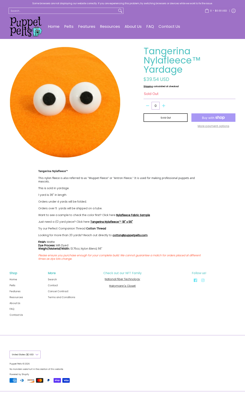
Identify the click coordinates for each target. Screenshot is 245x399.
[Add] (164, 105)
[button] (195, 280)
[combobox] (63, 11)
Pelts (12, 285)
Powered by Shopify (19, 374)
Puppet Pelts (16, 363)
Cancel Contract (58, 291)
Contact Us (16, 315)
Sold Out (166, 117)
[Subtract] (148, 105)
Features (15, 291)
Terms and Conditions (61, 297)
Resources (16, 297)
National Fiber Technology (122, 279)
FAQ (12, 309)
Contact (53, 285)
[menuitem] (216, 11)
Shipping (148, 86)
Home (13, 279)
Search (52, 279)
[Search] (120, 11)
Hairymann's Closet (122, 286)
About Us (15, 303)
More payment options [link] (213, 126)
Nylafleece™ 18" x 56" (119, 222)
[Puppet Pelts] (26, 27)
